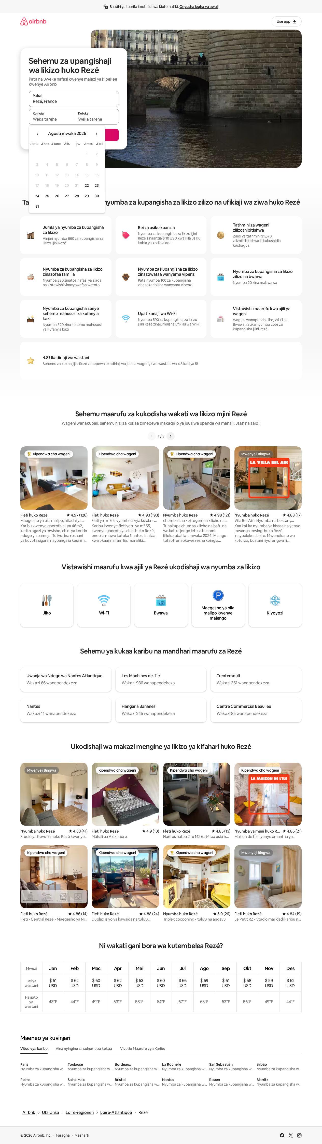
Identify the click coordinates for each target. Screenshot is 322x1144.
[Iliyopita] (152, 436)
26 (57, 196)
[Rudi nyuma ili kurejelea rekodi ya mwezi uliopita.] (37, 133)
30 (97, 196)
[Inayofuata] (170, 436)
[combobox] (74, 101)
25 (47, 196)
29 (87, 196)
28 (77, 196)
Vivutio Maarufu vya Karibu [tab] (142, 1048)
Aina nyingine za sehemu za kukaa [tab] (84, 1048)
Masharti (82, 1135)
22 (87, 185)
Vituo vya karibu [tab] (34, 1048)
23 (97, 185)
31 (37, 206)
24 (37, 196)
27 (67, 196)
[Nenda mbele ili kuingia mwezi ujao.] (96, 133)
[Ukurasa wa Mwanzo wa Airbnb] (33, 21)
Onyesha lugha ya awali (198, 6)
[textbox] (51, 119)
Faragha (63, 1135)
